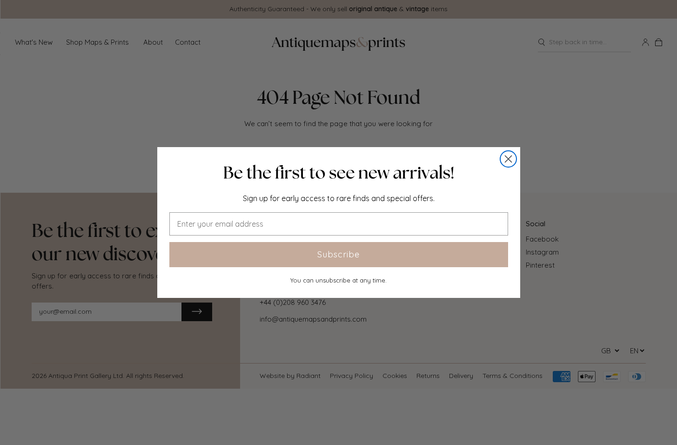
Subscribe (338, 254)
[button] (338, 172)
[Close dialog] (508, 159)
